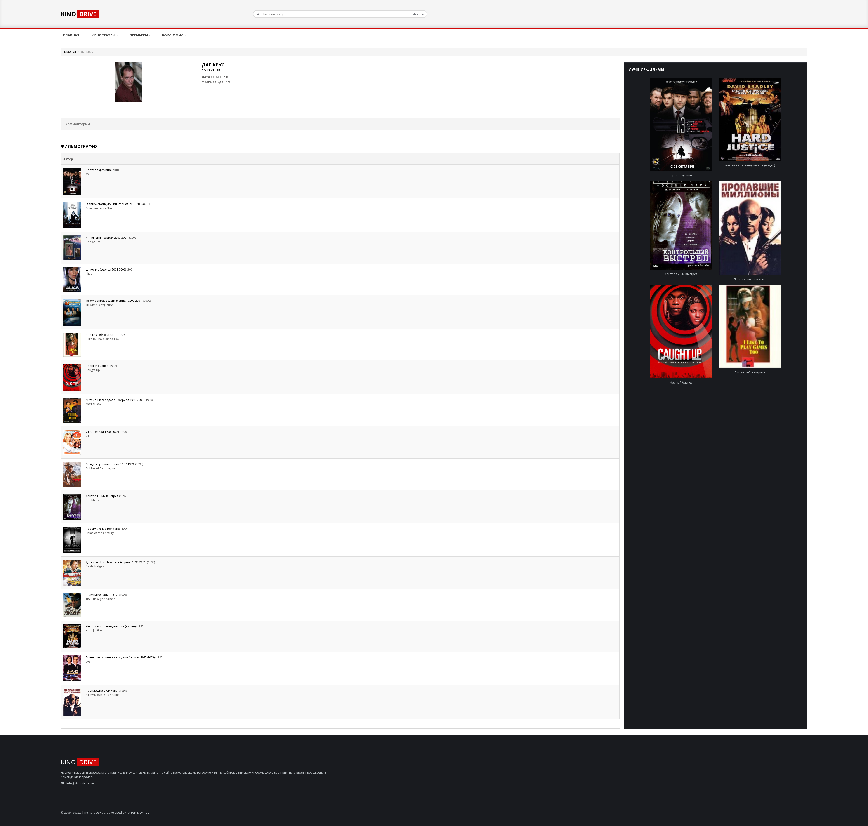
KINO (78, 14)
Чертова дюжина (98, 170)
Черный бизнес (97, 366)
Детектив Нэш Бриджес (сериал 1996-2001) (116, 562)
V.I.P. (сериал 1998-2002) (102, 432)
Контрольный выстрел (102, 496)
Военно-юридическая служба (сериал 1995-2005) (120, 657)
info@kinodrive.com (80, 783)
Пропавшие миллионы (102, 690)
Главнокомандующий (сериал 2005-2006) (115, 204)
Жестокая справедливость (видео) (111, 626)
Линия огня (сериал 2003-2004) (107, 237)
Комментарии (78, 124)
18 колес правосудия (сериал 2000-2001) (114, 301)
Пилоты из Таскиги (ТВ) (102, 595)
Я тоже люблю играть (101, 335)
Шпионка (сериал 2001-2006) (106, 269)
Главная (71, 35)
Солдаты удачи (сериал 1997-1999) (110, 464)
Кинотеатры (104, 35)
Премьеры (139, 35)
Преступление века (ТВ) (103, 529)
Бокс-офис (173, 35)
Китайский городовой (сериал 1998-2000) (115, 400)
